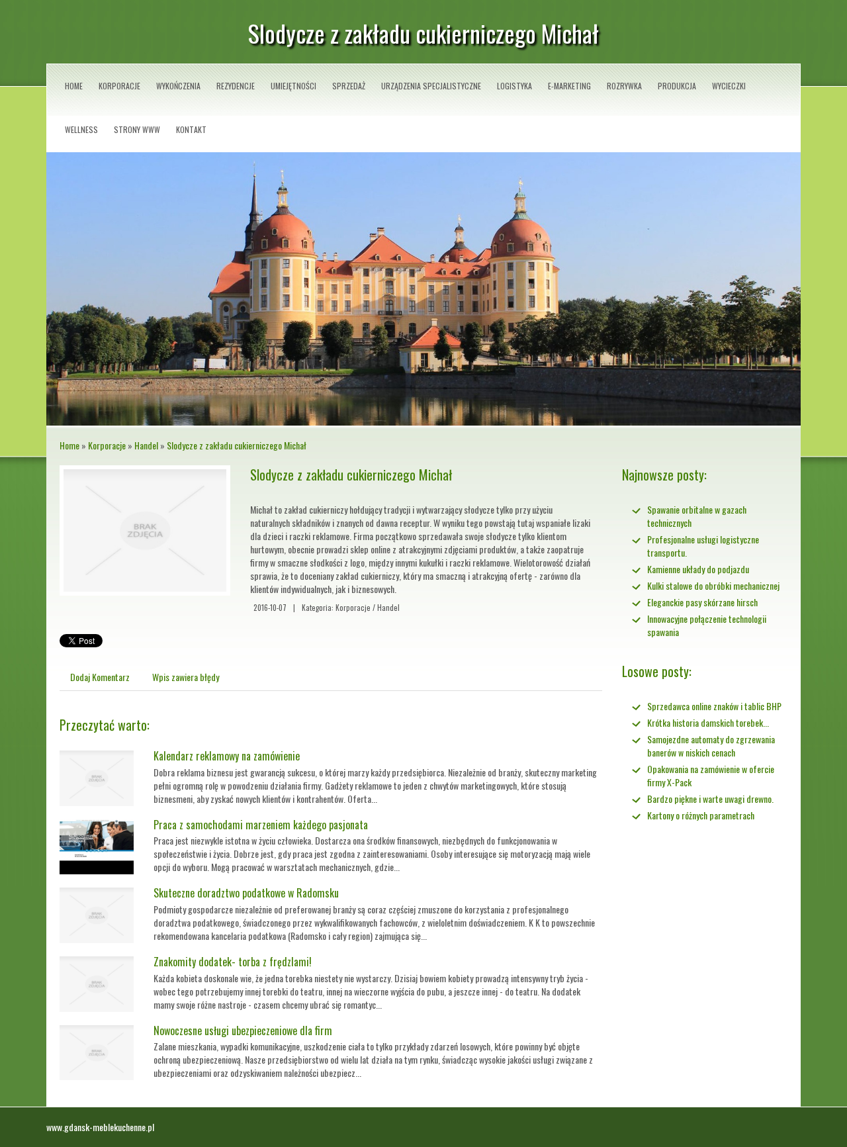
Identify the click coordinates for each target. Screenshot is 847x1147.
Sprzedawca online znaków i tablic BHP (714, 706)
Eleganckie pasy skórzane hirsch (702, 602)
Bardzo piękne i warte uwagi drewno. (710, 798)
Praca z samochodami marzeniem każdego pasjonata (261, 825)
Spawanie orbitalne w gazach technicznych (696, 515)
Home (69, 445)
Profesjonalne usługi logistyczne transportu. (703, 545)
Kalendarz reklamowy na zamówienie (227, 756)
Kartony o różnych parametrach (700, 815)
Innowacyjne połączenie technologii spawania (706, 625)
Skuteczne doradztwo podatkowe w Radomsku (246, 893)
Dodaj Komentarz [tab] (100, 677)
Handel (146, 445)
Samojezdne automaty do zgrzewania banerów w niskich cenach (711, 745)
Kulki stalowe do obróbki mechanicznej (713, 585)
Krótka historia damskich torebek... (708, 722)
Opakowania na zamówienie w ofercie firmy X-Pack (710, 775)
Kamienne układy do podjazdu (698, 569)
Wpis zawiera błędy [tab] (185, 677)
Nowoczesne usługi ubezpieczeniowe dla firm (243, 1030)
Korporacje (107, 445)
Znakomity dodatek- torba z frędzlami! (233, 962)
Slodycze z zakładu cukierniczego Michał (236, 445)
